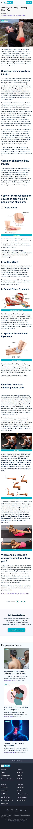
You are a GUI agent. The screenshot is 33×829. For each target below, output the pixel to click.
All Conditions (21, 800)
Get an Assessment (16, 630)
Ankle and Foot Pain (7, 800)
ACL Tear (19, 790)
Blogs (3, 772)
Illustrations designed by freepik (16, 820)
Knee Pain (4, 787)
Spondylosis (20, 787)
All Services (4, 803)
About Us (20, 772)
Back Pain (4, 794)
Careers (19, 775)
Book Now (28, 2)
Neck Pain (4, 790)
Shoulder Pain (5, 797)
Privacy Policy (5, 775)
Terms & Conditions (7, 779)
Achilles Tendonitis (23, 794)
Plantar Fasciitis (22, 797)
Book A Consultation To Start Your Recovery (15, 593)
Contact (19, 779)
